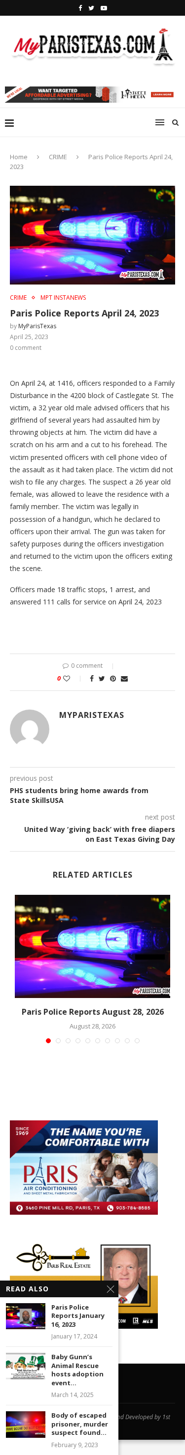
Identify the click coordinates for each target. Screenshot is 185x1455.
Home (19, 156)
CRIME (58, 156)
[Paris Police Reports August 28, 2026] (92, 946)
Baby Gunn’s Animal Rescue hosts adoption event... (77, 1370)
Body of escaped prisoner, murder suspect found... (79, 1424)
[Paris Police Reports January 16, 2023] (25, 1316)
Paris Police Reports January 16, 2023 (78, 1316)
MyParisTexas (37, 326)
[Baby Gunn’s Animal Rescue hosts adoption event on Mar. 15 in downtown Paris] (25, 1366)
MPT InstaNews (63, 297)
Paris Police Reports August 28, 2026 (93, 1011)
